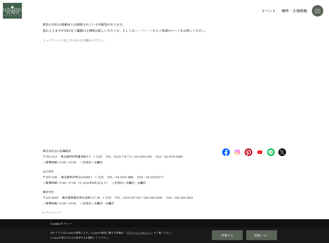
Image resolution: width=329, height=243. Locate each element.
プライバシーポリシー (139, 232)
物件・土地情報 (294, 11)
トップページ (144, 30)
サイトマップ (53, 212)
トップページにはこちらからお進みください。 (74, 40)
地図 (99, 156)
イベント (268, 11)
